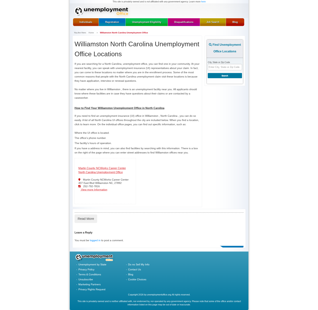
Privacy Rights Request (91, 289)
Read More (86, 219)
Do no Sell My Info (138, 264)
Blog (130, 274)
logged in (95, 240)
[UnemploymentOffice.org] (102, 11)
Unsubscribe (85, 279)
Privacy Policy (86, 269)
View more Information (93, 189)
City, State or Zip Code (219, 62)
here (203, 1)
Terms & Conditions (89, 274)
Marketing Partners (89, 284)
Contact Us (134, 269)
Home (91, 33)
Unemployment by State (92, 264)
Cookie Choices (137, 279)
